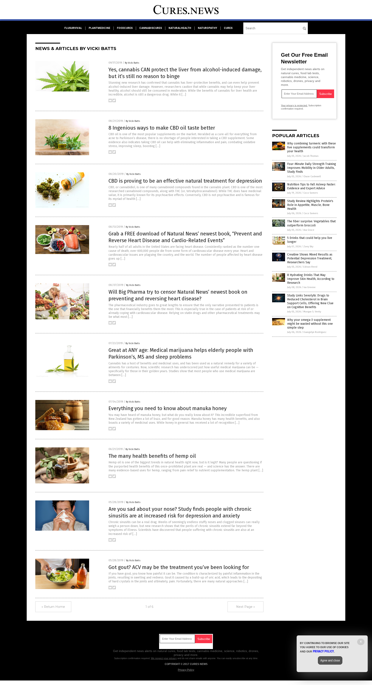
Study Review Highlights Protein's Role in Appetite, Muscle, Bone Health (310, 205)
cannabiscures (150, 28)
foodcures (125, 28)
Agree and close (330, 660)
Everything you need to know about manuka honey (167, 408)
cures (228, 28)
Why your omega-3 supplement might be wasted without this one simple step (310, 323)
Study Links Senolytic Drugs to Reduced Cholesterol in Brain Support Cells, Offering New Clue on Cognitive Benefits (310, 301)
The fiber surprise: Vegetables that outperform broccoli (311, 223)
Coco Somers (310, 192)
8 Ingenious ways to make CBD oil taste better (161, 128)
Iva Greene (310, 287)
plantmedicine (99, 28)
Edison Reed (310, 266)
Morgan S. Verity (312, 311)
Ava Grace (308, 230)
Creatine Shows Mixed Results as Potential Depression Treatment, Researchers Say (309, 258)
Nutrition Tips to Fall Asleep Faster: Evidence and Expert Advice (311, 186)
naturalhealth (180, 28)
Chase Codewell (312, 176)
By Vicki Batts (132, 62)
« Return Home (53, 607)
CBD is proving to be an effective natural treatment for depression (185, 181)
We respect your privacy (164, 658)
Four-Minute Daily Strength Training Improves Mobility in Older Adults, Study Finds (311, 168)
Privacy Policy (186, 669)
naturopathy (207, 28)
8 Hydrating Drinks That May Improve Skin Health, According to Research (310, 279)
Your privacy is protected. (294, 105)
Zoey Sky (308, 246)
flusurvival (73, 28)
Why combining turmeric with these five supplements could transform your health (311, 147)
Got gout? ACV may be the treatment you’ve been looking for (178, 567)
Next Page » (245, 607)
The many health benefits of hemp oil (152, 456)
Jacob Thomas (310, 156)
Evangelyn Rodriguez (315, 332)
